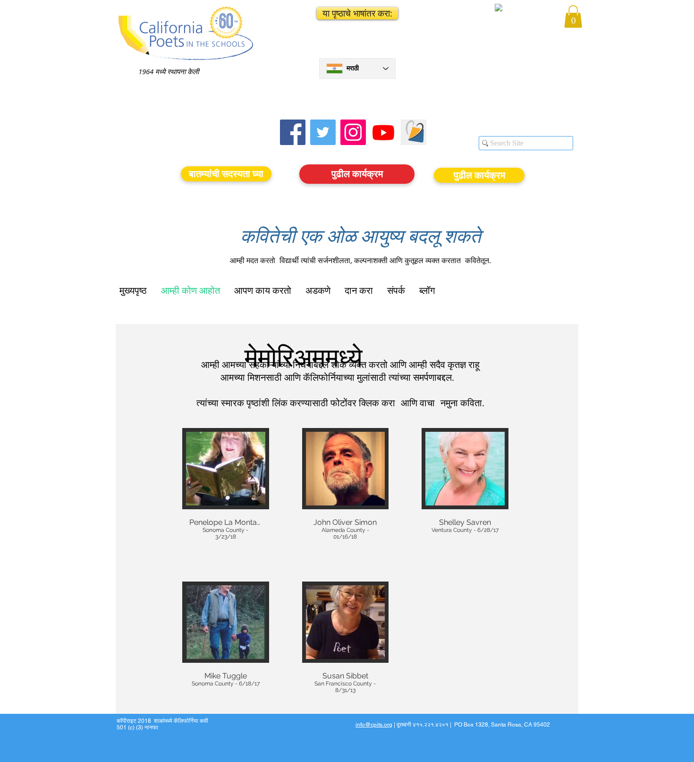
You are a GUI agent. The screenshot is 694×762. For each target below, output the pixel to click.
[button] (357, 13)
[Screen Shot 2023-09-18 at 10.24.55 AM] (413, 132)
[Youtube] (383, 132)
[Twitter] (323, 132)
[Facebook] (292, 132)
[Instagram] (353, 132)
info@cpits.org (373, 724)
